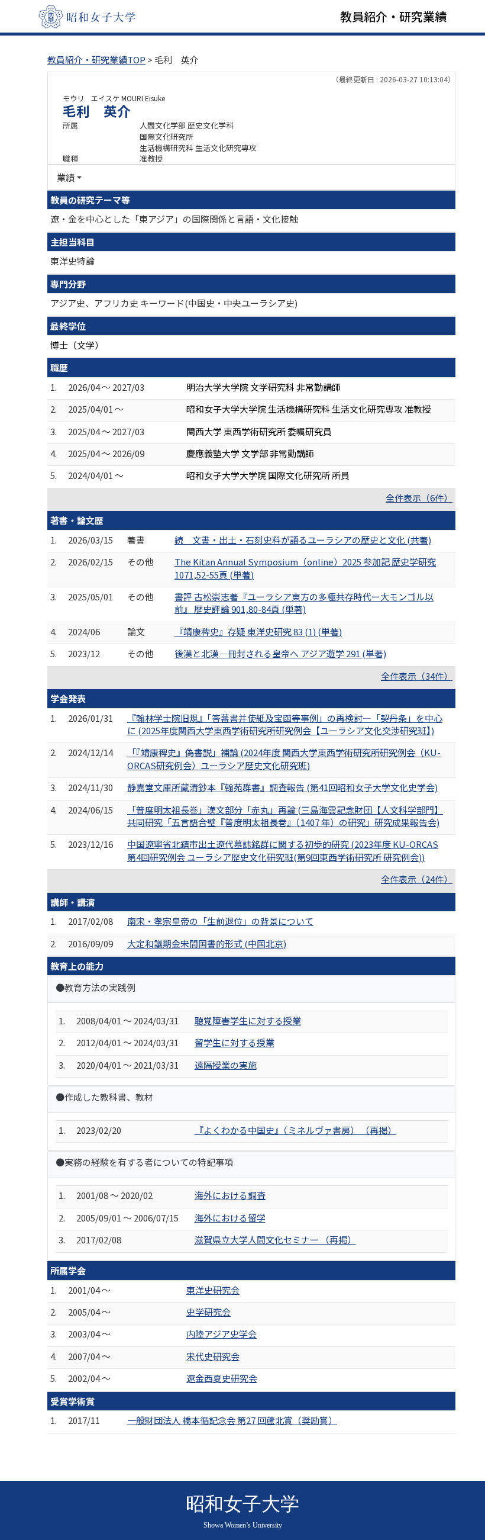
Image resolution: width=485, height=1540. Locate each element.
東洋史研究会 (213, 1290)
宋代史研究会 (213, 1356)
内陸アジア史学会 (221, 1333)
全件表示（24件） (416, 879)
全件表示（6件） (419, 497)
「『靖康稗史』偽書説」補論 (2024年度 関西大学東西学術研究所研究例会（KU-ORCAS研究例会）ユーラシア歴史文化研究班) (284, 758)
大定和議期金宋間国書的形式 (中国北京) (206, 943)
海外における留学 (230, 1217)
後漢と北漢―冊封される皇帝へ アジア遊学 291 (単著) (280, 653)
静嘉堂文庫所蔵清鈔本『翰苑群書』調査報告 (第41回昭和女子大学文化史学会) (282, 787)
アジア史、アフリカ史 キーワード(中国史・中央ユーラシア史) (174, 303)
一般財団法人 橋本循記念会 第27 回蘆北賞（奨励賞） (232, 1420)
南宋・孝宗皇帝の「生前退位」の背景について (220, 921)
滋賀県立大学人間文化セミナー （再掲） (275, 1239)
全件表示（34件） (416, 676)
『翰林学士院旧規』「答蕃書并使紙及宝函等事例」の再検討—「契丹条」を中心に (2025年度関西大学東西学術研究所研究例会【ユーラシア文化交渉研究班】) (284, 724)
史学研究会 (208, 1312)
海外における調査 (230, 1195)
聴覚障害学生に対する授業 (248, 1020)
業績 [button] (66, 177)
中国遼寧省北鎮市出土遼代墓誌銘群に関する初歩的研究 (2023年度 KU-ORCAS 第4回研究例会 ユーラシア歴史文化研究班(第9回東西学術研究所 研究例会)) (282, 850)
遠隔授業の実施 (226, 1065)
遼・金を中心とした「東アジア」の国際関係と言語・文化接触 (174, 219)
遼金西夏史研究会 (221, 1378)
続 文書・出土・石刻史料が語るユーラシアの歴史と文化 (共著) (302, 539)
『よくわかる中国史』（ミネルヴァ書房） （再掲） (295, 1130)
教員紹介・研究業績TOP (96, 59)
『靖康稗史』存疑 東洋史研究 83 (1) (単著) (258, 631)
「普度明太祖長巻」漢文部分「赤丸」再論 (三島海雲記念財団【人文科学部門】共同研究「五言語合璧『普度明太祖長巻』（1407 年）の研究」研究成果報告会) (285, 815)
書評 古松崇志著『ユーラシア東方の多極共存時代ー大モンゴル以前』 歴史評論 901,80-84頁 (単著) (304, 602)
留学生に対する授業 (234, 1042)
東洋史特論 (72, 261)
